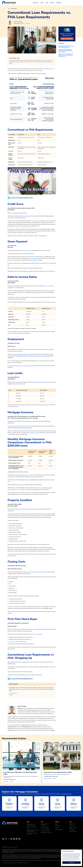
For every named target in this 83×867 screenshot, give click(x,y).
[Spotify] (11, 839)
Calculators (58, 2)
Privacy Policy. (74, 860)
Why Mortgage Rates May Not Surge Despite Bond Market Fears (66, 46)
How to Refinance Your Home (31, 827)
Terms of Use (72, 825)
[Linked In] (19, 839)
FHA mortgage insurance (33, 432)
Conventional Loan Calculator (44, 824)
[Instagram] (6, 839)
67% (12, 629)
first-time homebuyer (37, 634)
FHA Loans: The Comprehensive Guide (31, 824)
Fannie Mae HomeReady (32, 258)
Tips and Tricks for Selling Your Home (32, 833)
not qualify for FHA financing (22, 509)
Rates (42, 2)
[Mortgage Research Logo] (10, 823)
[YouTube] (3, 839)
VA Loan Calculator (45, 827)
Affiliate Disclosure (73, 827)
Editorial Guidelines (59, 829)
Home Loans (35, 2)
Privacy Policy (72, 824)
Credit (46, 2)
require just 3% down (27, 250)
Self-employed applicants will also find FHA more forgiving (21, 365)
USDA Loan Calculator (45, 830)
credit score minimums (24, 216)
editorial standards (21, 689)
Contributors (57, 825)
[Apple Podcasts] (14, 839)
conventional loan (37, 221)
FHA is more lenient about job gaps (20, 354)
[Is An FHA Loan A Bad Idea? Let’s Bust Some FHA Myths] (21, 762)
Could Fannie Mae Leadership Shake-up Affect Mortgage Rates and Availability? (65, 50)
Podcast (52, 2)
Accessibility (71, 829)
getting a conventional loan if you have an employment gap (36, 356)
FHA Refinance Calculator (46, 832)
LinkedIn (53, 730)
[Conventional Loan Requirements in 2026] (61, 762)
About (56, 824)
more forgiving (14, 213)
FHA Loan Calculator (45, 829)
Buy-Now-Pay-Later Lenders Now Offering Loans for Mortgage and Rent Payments (65, 55)
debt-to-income (46, 286)
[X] (8, 839)
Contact (56, 827)
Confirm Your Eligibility (66, 38)
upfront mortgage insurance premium (23, 475)
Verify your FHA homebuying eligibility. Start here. (22, 197)
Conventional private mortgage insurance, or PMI (19, 426)
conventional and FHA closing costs (36, 572)
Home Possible (34, 260)
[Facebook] (17, 839)
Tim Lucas (20, 21)
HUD (11, 695)
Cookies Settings (72, 831)
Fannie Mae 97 (12, 641)
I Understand (71, 862)
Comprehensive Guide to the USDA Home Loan (32, 830)
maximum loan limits (39, 382)
